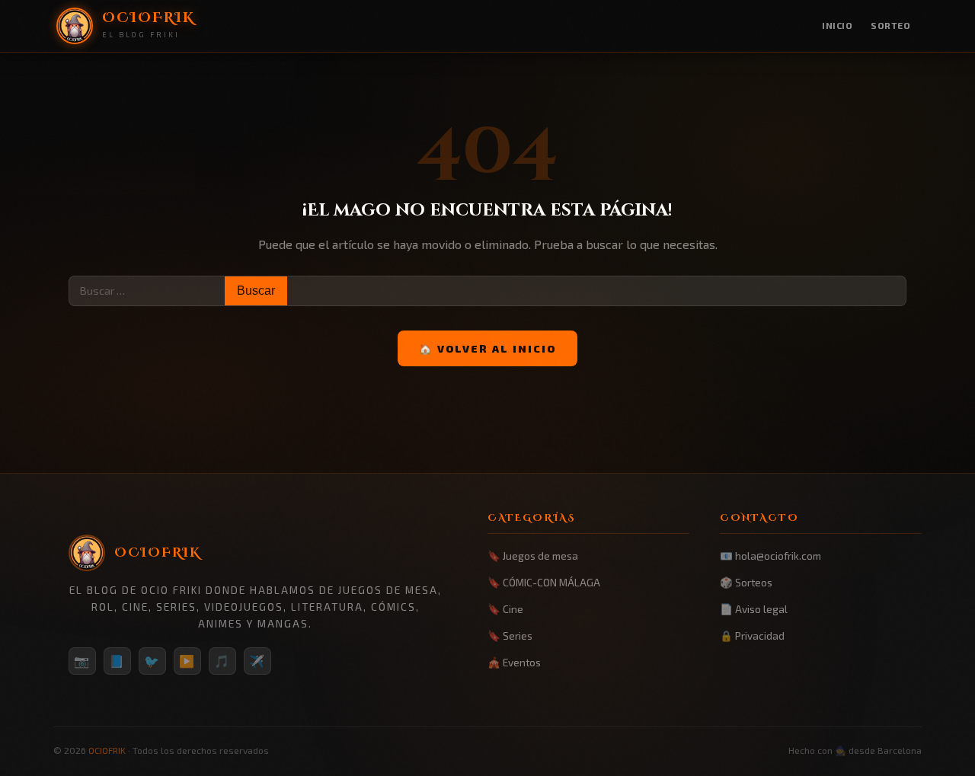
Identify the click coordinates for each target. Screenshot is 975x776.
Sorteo (890, 25)
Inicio (837, 25)
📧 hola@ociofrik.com (770, 555)
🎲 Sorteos (746, 582)
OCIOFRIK (107, 750)
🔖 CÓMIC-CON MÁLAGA (544, 582)
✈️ (257, 660)
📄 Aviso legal (754, 608)
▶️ (187, 660)
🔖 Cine (505, 608)
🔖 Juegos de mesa (533, 555)
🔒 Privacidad (752, 635)
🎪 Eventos (514, 662)
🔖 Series (510, 635)
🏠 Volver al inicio (487, 348)
